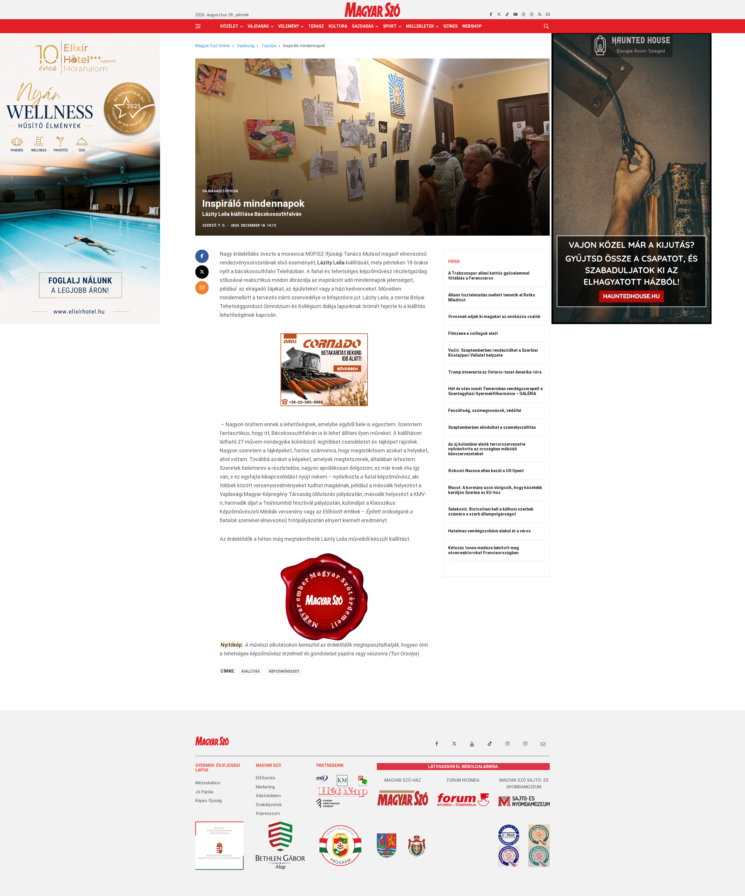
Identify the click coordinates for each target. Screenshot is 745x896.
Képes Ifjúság (208, 800)
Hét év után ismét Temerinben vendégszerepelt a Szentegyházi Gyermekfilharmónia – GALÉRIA (495, 391)
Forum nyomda (463, 780)
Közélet (229, 26)
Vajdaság (258, 26)
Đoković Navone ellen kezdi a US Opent (486, 470)
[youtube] (515, 14)
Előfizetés (265, 778)
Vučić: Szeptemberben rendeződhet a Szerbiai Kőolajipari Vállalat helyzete (493, 353)
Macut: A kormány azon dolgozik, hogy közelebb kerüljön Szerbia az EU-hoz (495, 490)
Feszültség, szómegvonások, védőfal (484, 410)
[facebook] (491, 14)
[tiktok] (507, 14)
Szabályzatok (269, 804)
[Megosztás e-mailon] (202, 287)
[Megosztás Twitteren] (202, 272)
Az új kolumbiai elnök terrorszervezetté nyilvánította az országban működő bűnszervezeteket (486, 449)
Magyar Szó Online (212, 45)
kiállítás (251, 671)
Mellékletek (420, 26)
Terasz (316, 26)
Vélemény (288, 26)
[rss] (540, 14)
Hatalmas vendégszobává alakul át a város (489, 531)
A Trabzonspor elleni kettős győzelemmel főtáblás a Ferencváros (488, 275)
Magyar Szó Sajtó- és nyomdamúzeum (524, 784)
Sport (390, 26)
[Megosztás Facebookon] (202, 256)
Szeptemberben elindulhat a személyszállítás (492, 427)
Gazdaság (363, 26)
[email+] (543, 744)
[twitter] (499, 14)
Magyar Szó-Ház (402, 780)
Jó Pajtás (204, 791)
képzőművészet (284, 671)
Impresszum (268, 813)
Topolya (268, 45)
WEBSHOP (472, 26)
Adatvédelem (268, 795)
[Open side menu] (198, 26)
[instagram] (523, 14)
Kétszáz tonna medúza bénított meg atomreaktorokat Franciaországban (483, 550)
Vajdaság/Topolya (220, 191)
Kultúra (338, 26)
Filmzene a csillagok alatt (473, 333)
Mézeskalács (207, 782)
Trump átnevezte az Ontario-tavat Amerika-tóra (495, 372)
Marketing (265, 787)
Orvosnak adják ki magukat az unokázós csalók (494, 316)
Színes (450, 26)
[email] (548, 14)
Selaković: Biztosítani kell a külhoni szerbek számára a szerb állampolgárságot (490, 511)
